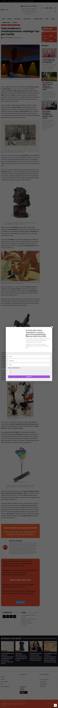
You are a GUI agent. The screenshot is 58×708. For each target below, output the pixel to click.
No (10, 372)
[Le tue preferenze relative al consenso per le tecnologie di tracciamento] (55, 705)
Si (10, 370)
